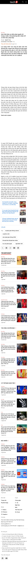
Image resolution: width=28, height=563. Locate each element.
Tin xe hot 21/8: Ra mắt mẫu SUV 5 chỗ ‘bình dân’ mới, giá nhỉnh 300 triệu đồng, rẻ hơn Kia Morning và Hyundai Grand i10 (8, 430)
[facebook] (6, 247)
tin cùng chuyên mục (8, 328)
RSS (16, 507)
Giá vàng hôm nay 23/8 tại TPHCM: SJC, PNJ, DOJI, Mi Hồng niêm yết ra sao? (8, 373)
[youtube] (14, 247)
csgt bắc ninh (6, 234)
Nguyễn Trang (8, 39)
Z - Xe (16, 502)
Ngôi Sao (17, 505)
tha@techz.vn (21, 525)
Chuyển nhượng (4, 299)
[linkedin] (18, 247)
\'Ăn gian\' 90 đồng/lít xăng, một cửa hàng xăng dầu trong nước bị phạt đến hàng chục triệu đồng (10, 220)
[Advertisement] (14, 72)
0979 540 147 (9, 521)
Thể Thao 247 (18, 509)
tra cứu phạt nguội (7, 243)
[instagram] (10, 247)
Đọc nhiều (4, 440)
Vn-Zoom (17, 512)
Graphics (5, 514)
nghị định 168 (19, 243)
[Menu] (26, 2)
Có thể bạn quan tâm (8, 383)
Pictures (5, 512)
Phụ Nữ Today (4, 502)
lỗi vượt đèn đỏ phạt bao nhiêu (10, 240)
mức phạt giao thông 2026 (9, 237)
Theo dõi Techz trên (6, 44)
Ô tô (2, 412)
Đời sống (3, 32)
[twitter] (2, 247)
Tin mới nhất (6, 253)
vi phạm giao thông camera (12, 230)
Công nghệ (18, 500)
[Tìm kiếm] (21, 2)
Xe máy (2, 399)
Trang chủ (3, 500)
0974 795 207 (13, 525)
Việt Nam (3, 285)
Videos (4, 509)
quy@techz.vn (7, 523)
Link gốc (3, 227)
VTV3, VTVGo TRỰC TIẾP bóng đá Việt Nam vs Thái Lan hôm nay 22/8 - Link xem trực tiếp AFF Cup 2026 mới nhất (8, 474)
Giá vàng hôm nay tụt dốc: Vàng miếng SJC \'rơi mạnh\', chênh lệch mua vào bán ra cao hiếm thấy (10, 203)
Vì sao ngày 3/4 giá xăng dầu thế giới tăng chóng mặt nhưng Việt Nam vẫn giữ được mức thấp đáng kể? (10, 211)
